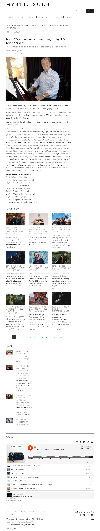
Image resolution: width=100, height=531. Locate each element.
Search (90, 11)
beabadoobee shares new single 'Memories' (61, 268)
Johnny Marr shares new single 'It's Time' (38, 268)
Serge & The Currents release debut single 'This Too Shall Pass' (14, 230)
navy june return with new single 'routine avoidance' (15, 310)
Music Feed (16, 32)
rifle (14, 528)
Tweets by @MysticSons (14, 500)
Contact (69, 17)
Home (10, 17)
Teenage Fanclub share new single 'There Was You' (38, 309)
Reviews (30, 17)
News (19, 17)
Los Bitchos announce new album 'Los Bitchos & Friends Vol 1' (38, 230)
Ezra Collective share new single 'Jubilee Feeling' (15, 268)
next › (55, 337)
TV (51, 17)
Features (42, 17)
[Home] (27, 4)
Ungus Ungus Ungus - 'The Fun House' (23, 353)
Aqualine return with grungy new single (61, 229)
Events (59, 17)
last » (62, 337)
